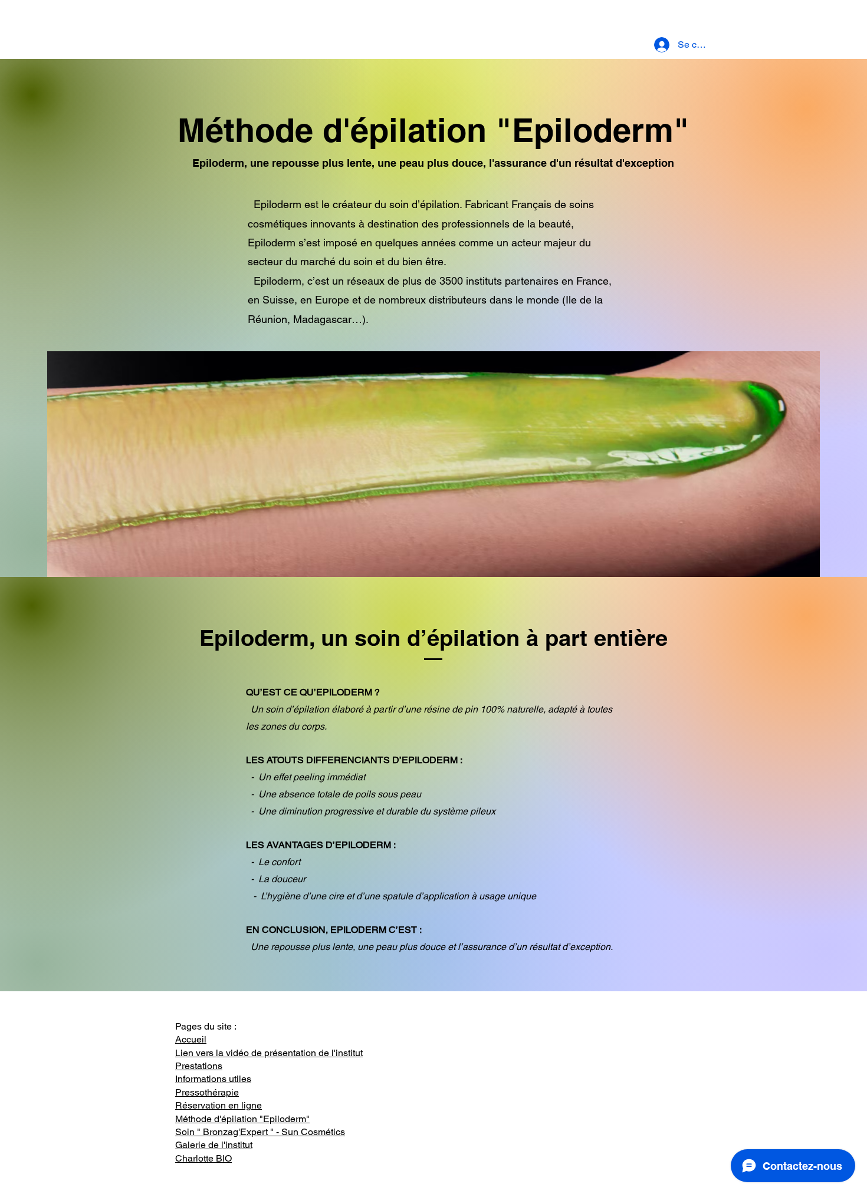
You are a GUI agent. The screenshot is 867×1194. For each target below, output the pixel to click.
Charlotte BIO (203, 1158)
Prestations (198, 1065)
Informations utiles (213, 1078)
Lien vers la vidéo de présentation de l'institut (269, 1052)
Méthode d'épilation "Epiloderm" (242, 1118)
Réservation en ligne (218, 1105)
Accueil (190, 1039)
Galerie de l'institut (213, 1144)
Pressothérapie (207, 1092)
